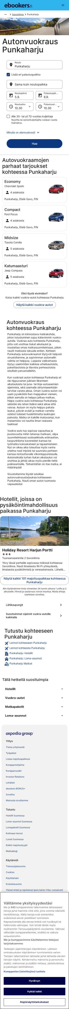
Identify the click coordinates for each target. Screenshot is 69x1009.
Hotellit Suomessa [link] (15, 815)
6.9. (46, 97)
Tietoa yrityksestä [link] (15, 747)
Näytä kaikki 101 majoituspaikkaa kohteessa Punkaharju (35, 580)
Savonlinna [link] (18, 14)
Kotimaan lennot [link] (14, 833)
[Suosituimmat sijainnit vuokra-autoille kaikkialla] (34, 615)
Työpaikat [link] (11, 753)
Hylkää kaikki (34, 991)
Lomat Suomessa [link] (15, 839)
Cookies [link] (10, 872)
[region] (34, 950)
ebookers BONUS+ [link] (15, 788)
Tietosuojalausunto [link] (16, 866)
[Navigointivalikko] (63, 5)
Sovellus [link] (10, 794)
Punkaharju (22, 66)
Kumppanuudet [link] (14, 770)
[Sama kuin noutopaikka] (34, 84)
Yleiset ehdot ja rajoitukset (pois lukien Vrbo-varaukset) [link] (34, 890)
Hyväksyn (34, 980)
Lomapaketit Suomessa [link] (18, 827)
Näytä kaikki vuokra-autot (34, 305)
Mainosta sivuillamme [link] (17, 800)
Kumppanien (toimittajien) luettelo (24, 971)
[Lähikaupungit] (34, 604)
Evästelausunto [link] (14, 884)
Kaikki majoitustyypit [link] (16, 845)
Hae (34, 143)
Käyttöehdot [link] (12, 878)
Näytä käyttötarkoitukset (34, 1001)
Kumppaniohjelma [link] (15, 764)
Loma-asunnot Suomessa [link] (19, 821)
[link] (34, 643)
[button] (34, 132)
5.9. (17, 97)
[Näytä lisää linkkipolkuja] (5, 14)
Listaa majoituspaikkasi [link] (18, 759)
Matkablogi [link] (11, 851)
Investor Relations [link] (15, 776)
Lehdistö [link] (10, 782)
